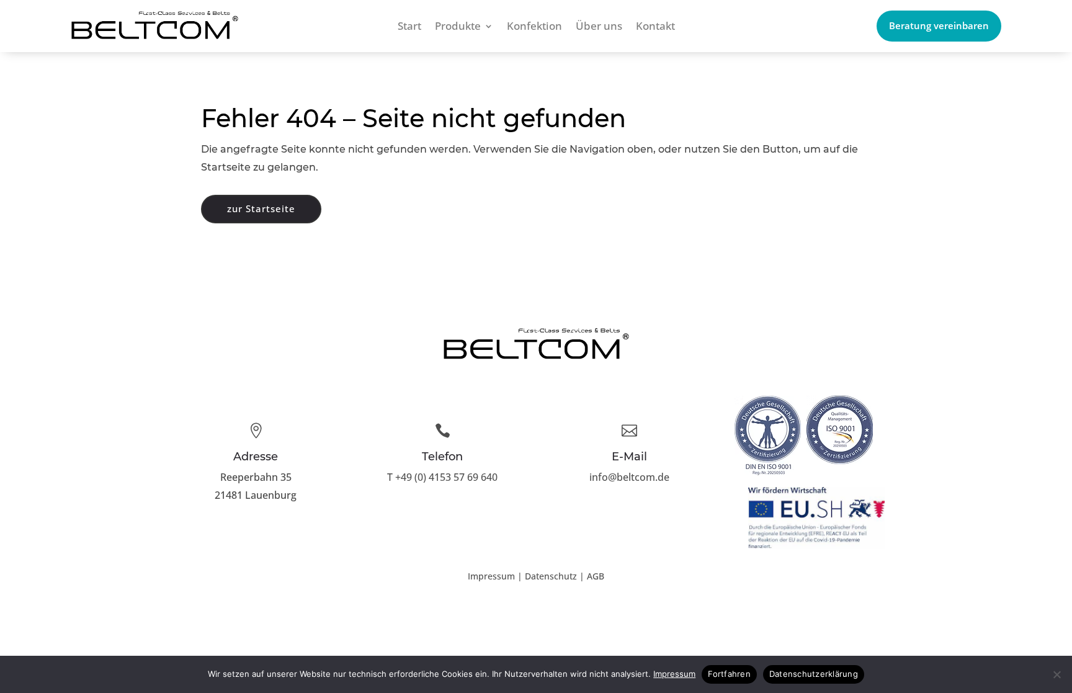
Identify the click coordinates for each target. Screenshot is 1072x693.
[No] (1056, 674)
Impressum (491, 576)
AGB (595, 576)
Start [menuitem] (409, 27)
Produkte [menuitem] (458, 27)
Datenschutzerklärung (813, 674)
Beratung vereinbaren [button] (939, 25)
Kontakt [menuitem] (655, 27)
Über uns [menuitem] (599, 27)
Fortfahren (729, 674)
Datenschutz (551, 576)
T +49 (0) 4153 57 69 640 (442, 477)
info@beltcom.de (629, 477)
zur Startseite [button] (261, 208)
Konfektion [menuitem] (534, 27)
